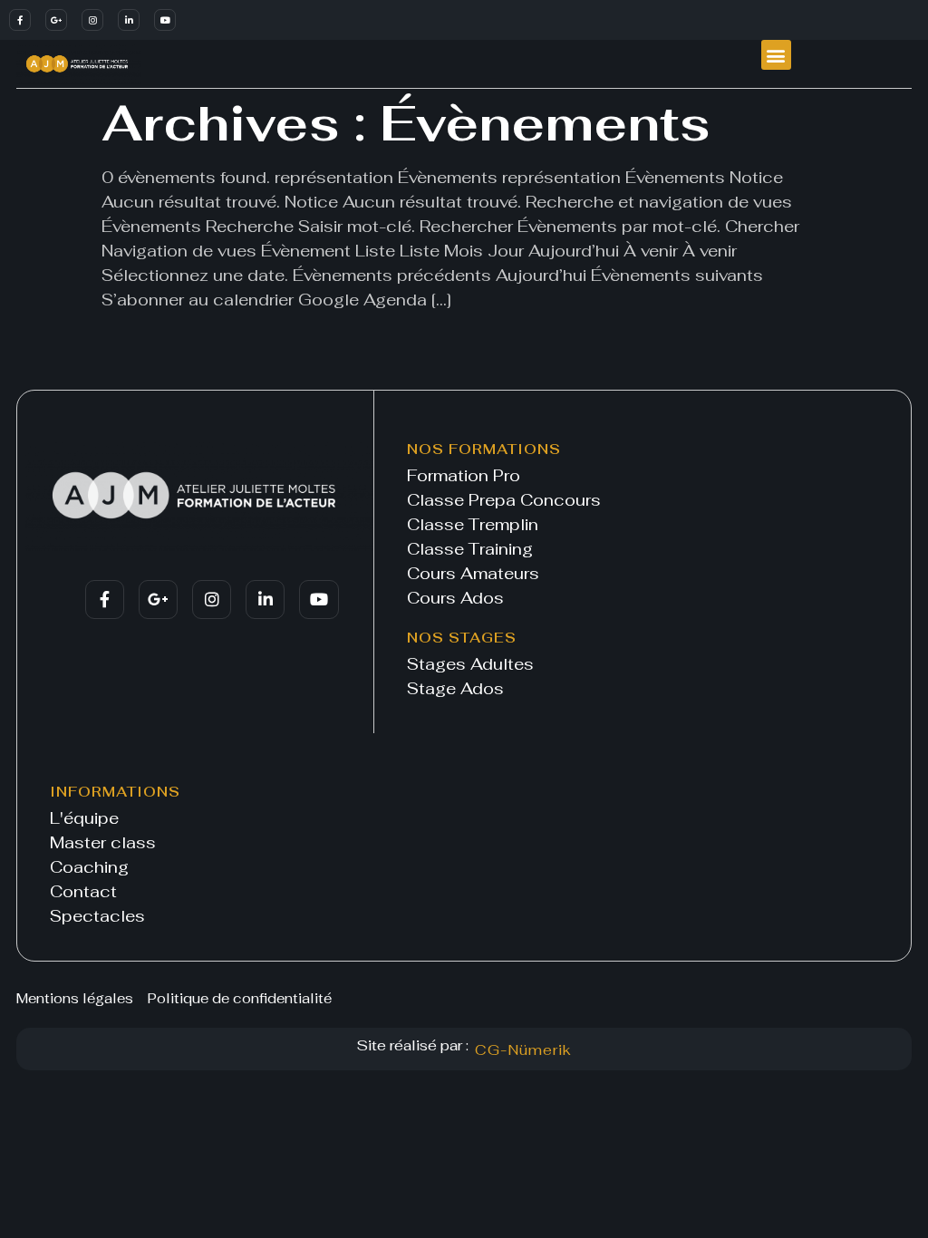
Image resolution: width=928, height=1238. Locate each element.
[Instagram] (92, 20)
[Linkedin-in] (129, 20)
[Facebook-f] (20, 20)
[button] (776, 55)
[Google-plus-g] (56, 20)
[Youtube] (165, 20)
